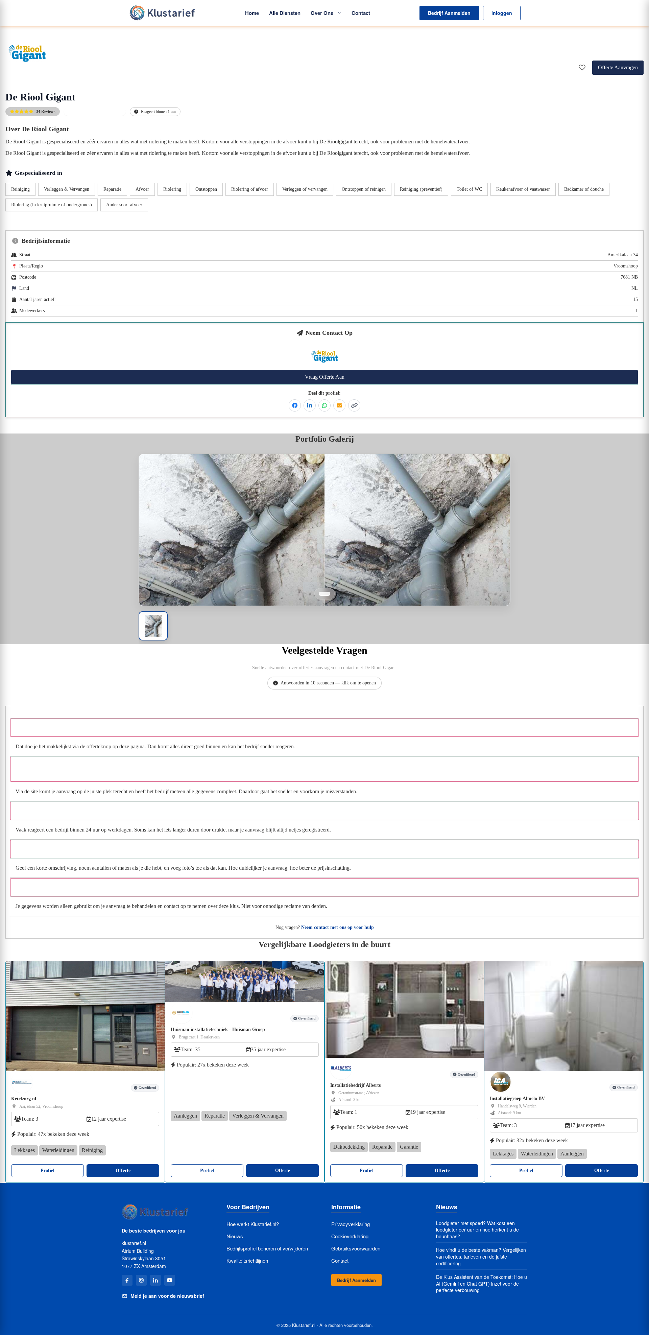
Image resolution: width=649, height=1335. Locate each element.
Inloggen (501, 12)
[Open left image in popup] (231, 548)
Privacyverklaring (350, 1223)
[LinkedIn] (155, 1280)
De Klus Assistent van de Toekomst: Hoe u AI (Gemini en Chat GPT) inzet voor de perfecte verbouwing (481, 1283)
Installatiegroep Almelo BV (517, 1098)
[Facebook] (127, 1280)
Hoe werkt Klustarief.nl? (252, 1223)
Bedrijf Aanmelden (449, 12)
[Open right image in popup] (417, 548)
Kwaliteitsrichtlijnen (247, 1260)
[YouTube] (169, 1280)
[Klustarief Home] (161, 12)
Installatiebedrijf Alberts (355, 1085)
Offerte (123, 1170)
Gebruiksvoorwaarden (355, 1248)
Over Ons (322, 13)
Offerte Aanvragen (618, 67)
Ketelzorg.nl (23, 1098)
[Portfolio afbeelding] (324, 594)
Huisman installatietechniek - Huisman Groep (218, 1029)
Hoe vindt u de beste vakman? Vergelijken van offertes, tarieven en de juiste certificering (481, 1256)
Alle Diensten (285, 13)
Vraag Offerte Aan (324, 377)
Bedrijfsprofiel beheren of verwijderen (267, 1248)
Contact (361, 13)
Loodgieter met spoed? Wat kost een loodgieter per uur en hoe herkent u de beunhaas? (477, 1230)
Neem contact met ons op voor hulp (337, 927)
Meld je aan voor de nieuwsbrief (167, 1295)
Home (252, 13)
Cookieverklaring (349, 1236)
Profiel (47, 1170)
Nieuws (234, 1236)
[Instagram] (141, 1280)
